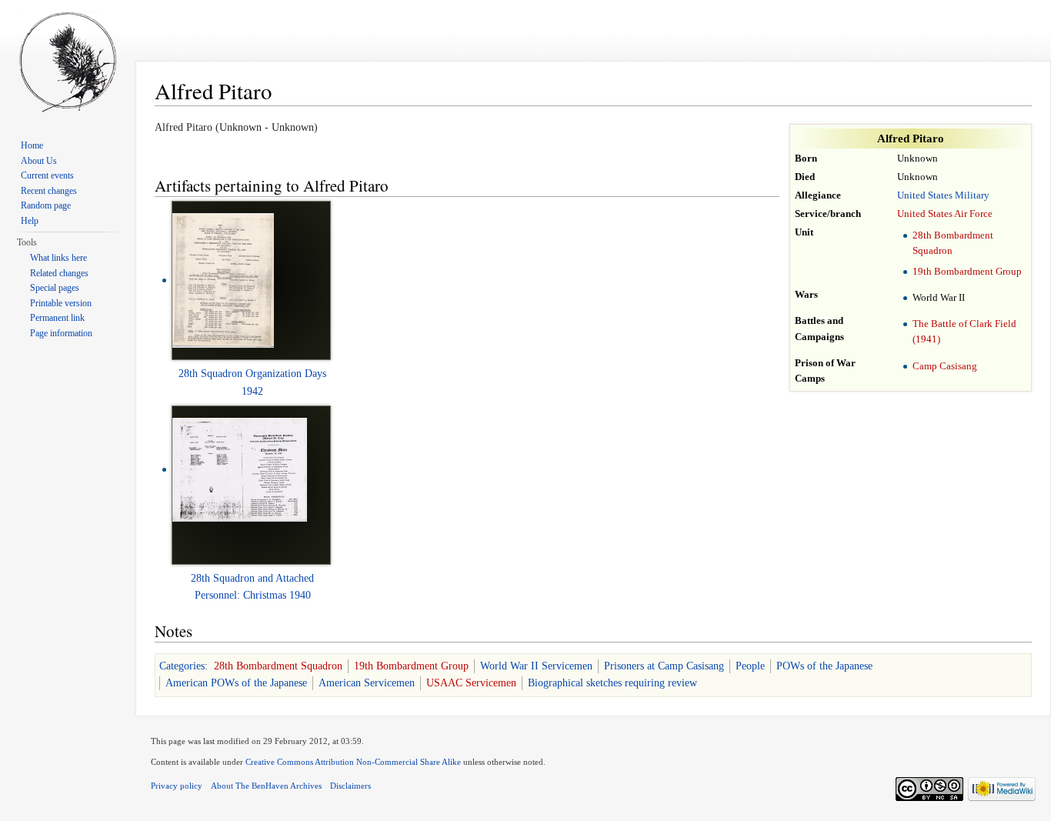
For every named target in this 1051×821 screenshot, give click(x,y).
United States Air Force (945, 214)
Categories (182, 666)
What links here (58, 257)
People (750, 666)
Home (32, 145)
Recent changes (49, 190)
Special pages (54, 287)
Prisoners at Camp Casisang (664, 666)
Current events (47, 175)
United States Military (943, 195)
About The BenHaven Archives (266, 785)
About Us (39, 160)
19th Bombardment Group (967, 271)
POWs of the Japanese (824, 666)
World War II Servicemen (536, 666)
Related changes (59, 273)
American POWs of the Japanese (236, 683)
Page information (61, 333)
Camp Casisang (945, 366)
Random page (46, 205)
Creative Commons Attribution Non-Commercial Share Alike (353, 761)
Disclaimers (350, 785)
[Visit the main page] (67, 61)
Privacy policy (176, 785)
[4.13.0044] (239, 469)
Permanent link (57, 317)
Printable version (61, 303)
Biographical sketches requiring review (612, 683)
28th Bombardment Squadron (278, 666)
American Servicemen (367, 683)
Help (29, 220)
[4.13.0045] (223, 279)
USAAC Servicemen (471, 683)
